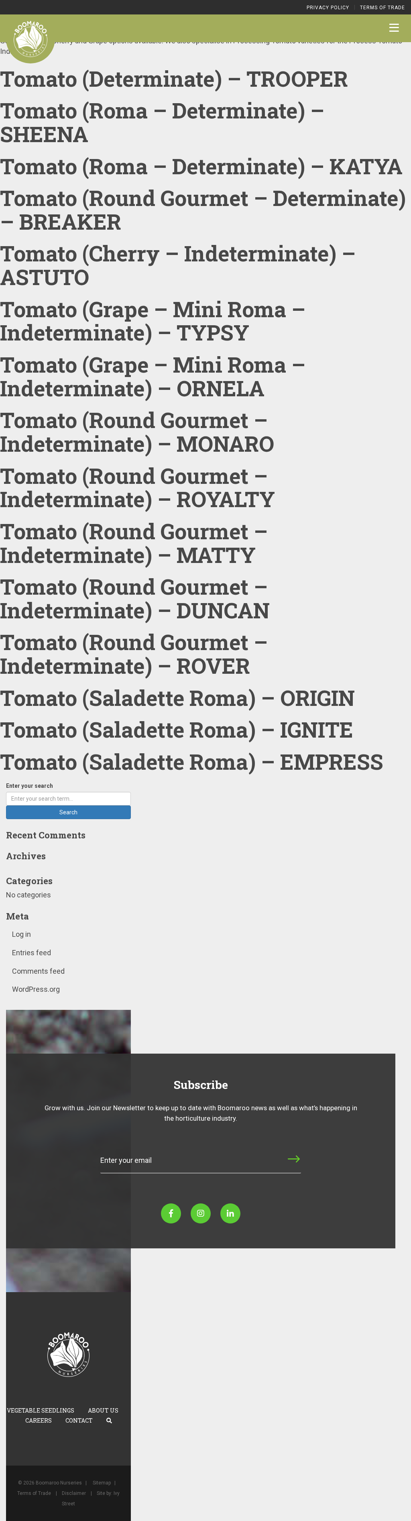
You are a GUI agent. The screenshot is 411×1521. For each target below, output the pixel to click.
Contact (79, 1420)
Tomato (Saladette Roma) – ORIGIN (177, 697)
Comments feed (38, 971)
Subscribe (269, 1166)
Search (68, 812)
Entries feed (31, 952)
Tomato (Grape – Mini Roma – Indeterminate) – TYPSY (152, 321)
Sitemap (102, 1483)
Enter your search (29, 786)
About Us (103, 1410)
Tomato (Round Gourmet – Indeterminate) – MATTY (134, 543)
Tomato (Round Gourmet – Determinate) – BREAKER (203, 209)
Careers (38, 1420)
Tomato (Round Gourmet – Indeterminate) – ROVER (134, 653)
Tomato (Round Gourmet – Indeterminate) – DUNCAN (135, 598)
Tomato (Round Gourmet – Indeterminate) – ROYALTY (137, 487)
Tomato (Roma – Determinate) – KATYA (201, 166)
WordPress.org (36, 989)
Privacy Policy (328, 7)
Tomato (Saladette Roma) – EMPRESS (191, 761)
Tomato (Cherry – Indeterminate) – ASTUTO (178, 265)
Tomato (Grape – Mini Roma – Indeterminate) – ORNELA (152, 376)
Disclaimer (74, 1493)
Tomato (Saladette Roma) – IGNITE (176, 729)
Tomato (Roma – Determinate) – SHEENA (162, 122)
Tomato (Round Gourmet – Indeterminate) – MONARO (137, 431)
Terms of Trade (382, 7)
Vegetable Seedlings (40, 1410)
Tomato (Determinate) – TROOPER (174, 78)
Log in (21, 934)
